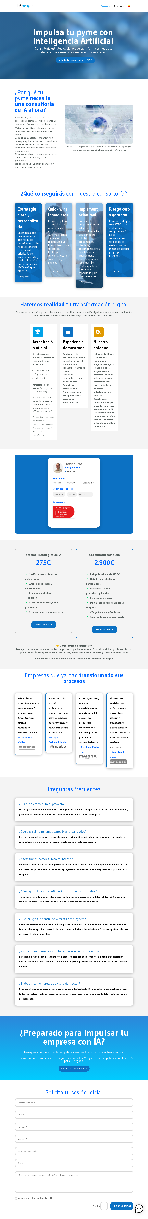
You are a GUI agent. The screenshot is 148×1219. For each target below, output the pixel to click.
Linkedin (71, 471)
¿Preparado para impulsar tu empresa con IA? (74, 1037)
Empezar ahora (104, 629)
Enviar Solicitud (122, 1206)
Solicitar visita (43, 624)
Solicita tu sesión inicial (74, 1068)
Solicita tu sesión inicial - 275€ (75, 60)
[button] (139, 1209)
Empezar (24, 276)
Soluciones (119, 6)
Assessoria (105, 6)
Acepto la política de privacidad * (34, 1198)
